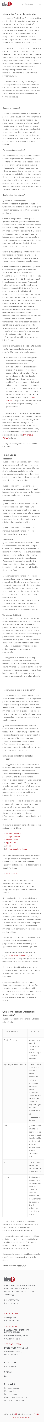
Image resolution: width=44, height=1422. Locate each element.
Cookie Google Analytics (16, 849)
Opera (8, 846)
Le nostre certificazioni (14, 1400)
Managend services (12, 1391)
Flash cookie (11, 873)
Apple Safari (11, 843)
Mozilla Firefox (12, 840)
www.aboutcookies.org (19, 955)
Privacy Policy (25, 1417)
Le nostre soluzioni (12, 1388)
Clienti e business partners (15, 1397)
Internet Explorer (13, 834)
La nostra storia (10, 1394)
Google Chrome (13, 837)
